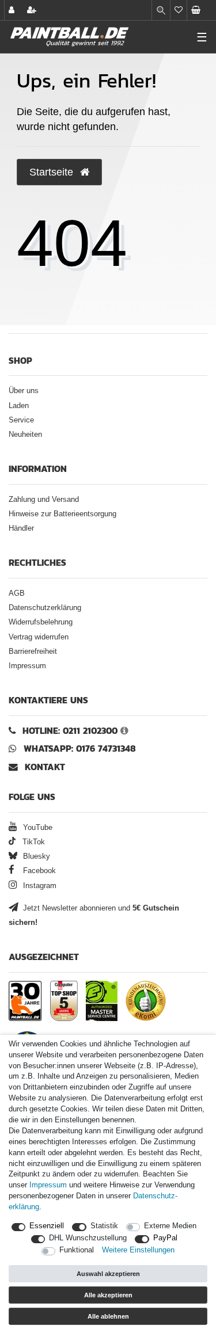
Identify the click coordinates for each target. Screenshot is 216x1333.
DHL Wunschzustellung (88, 1238)
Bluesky (35, 856)
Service (21, 420)
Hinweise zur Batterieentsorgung (62, 514)
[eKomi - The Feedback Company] (146, 1001)
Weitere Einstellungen (138, 1250)
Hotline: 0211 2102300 (70, 730)
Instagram (38, 886)
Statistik (104, 1226)
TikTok (32, 842)
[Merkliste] (178, 10)
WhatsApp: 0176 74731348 (80, 748)
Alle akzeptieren (108, 1295)
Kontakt (45, 767)
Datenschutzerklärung (45, 608)
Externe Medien (170, 1226)
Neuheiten (25, 435)
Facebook (38, 871)
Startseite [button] (52, 172)
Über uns (24, 391)
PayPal (165, 1238)
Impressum (27, 666)
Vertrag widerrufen (39, 637)
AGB (17, 593)
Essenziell (46, 1226)
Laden (19, 406)
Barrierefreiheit (33, 652)
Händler (21, 528)
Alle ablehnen (108, 1316)
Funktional (76, 1250)
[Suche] (161, 10)
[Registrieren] (33, 10)
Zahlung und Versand (44, 500)
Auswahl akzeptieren (108, 1273)
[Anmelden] (13, 10)
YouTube (36, 828)
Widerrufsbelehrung (41, 622)
